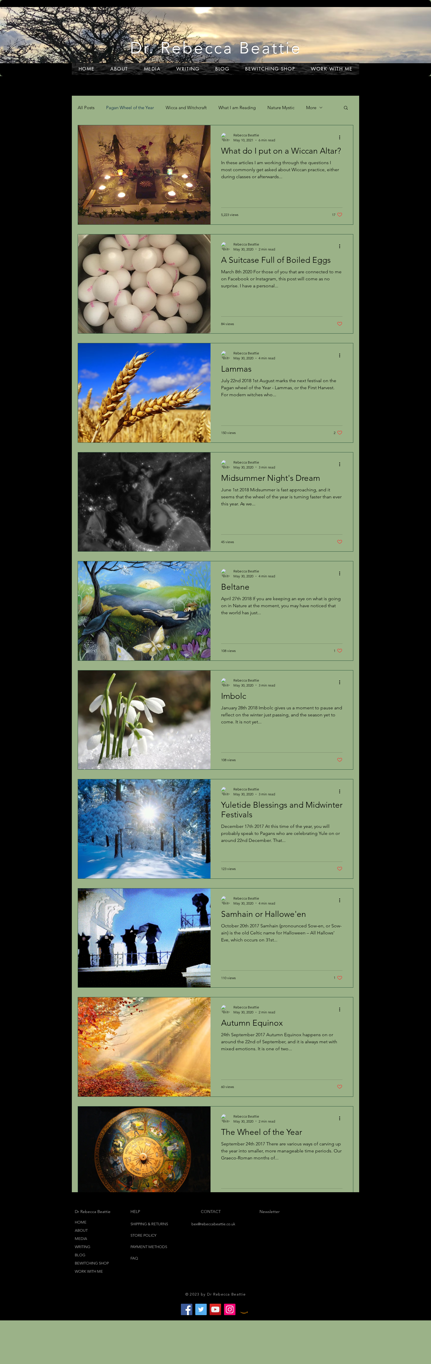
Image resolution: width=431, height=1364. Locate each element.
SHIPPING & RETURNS (149, 1224)
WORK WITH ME (89, 1271)
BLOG (80, 1255)
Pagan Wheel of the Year (130, 107)
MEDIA (81, 1238)
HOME (80, 1222)
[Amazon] (244, 1309)
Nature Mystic (280, 107)
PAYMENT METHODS (148, 1247)
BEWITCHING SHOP (92, 1263)
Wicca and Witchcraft (186, 107)
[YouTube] (215, 1309)
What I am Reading (237, 107)
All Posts (86, 107)
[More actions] (341, 137)
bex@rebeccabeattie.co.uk (213, 1224)
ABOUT (81, 1230)
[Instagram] (229, 1309)
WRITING (82, 1247)
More (311, 107)
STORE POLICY (143, 1235)
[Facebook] (186, 1309)
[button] (346, 108)
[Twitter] (201, 1309)
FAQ (134, 1258)
